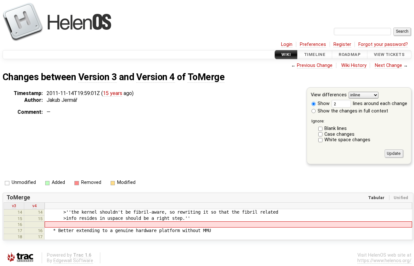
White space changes (347, 140)
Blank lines (335, 128)
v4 (34, 205)
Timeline (314, 54)
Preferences (313, 44)
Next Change (388, 65)
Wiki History (353, 65)
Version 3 (97, 76)
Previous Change (314, 65)
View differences (329, 95)
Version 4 (155, 76)
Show (323, 103)
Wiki (286, 54)
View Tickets (389, 54)
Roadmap (350, 54)
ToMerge (206, 76)
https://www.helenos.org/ (384, 260)
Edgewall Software (73, 260)
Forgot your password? (383, 44)
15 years (112, 93)
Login (286, 44)
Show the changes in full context (352, 111)
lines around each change (379, 103)
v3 (14, 205)
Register (342, 44)
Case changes (339, 134)
